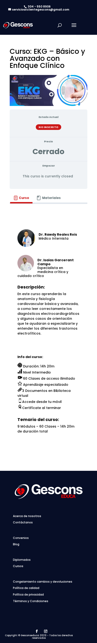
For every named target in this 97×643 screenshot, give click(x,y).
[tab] (21, 198)
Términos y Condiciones (30, 601)
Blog (16, 544)
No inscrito (48, 127)
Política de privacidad (28, 594)
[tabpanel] (48, 335)
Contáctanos (23, 522)
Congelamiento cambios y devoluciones (42, 582)
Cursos (18, 566)
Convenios (21, 538)
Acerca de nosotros (27, 516)
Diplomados (22, 560)
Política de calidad (26, 588)
